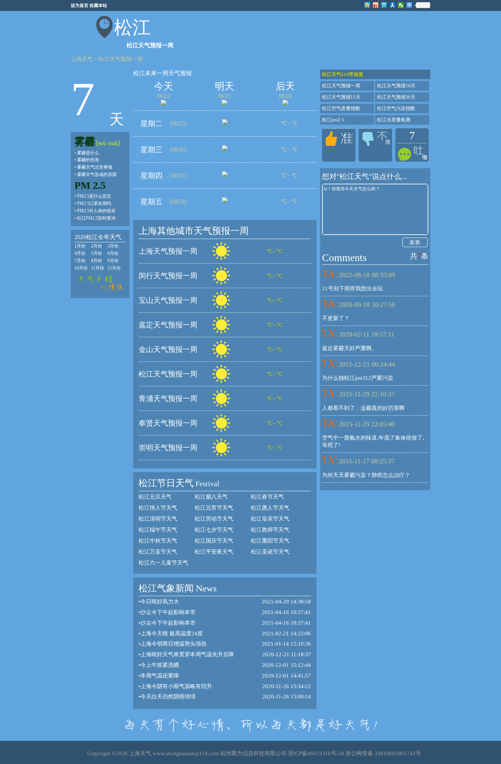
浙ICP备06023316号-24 (316, 753)
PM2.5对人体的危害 (96, 210)
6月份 (112, 253)
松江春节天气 (267, 497)
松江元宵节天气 (214, 508)
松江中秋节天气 (158, 541)
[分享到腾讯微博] (384, 5)
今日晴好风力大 (159, 602)
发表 (414, 242)
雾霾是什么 (88, 152)
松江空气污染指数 (396, 108)
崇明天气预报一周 (168, 448)
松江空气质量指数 (341, 108)
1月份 (79, 246)
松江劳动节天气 (214, 519)
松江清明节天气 (158, 519)
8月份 (96, 260)
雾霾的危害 (88, 159)
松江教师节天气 (270, 530)
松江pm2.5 (333, 119)
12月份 (114, 268)
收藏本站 (98, 5)
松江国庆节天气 (214, 541)
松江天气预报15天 (341, 97)
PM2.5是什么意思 (94, 196)
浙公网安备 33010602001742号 (383, 753)
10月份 (81, 268)
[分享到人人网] (393, 5)
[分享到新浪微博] (376, 5)
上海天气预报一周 (168, 251)
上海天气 (82, 59)
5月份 (96, 253)
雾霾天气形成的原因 (97, 174)
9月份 (112, 260)
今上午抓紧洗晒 (159, 665)
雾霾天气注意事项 (94, 167)
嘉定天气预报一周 (168, 325)
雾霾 (84, 141)
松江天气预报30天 (396, 97)
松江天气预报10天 (396, 85)
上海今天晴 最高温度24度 (171, 633)
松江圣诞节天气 (270, 552)
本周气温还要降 (159, 676)
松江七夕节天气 (214, 530)
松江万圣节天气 (158, 552)
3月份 (112, 246)
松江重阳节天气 (270, 541)
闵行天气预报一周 (168, 276)
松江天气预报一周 (121, 59)
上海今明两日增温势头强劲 (173, 644)
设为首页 (79, 5)
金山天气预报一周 (168, 349)
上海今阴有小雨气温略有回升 (176, 686)
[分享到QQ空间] (367, 5)
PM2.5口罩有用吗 (94, 203)
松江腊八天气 (211, 497)
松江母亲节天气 (270, 519)
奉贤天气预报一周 (168, 423)
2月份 (96, 246)
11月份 (97, 268)
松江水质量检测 (393, 119)
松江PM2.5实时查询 (96, 218)
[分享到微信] (401, 5)
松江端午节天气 (158, 530)
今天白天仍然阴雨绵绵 (167, 696)
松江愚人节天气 (270, 508)
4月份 (79, 253)
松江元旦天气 (155, 497)
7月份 (79, 260)
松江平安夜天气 (214, 552)
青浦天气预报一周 (168, 398)
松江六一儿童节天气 (163, 563)
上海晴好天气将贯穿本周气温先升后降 (187, 654)
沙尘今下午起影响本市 (167, 612)
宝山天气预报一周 (168, 300)
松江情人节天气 (158, 508)
